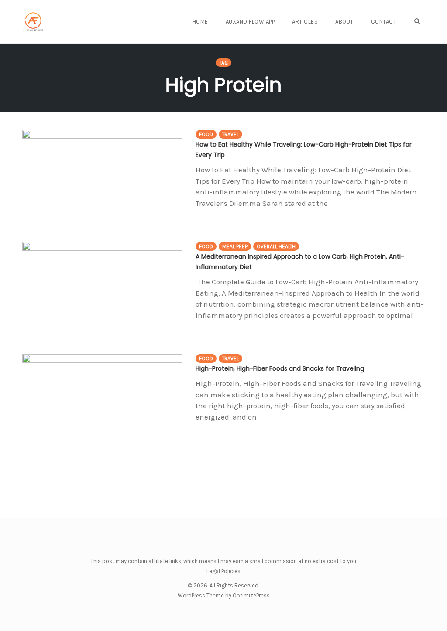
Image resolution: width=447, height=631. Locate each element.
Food (206, 134)
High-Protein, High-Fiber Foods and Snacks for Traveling (280, 368)
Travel (230, 134)
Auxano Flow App (250, 21)
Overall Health (276, 246)
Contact (384, 21)
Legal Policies (223, 571)
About (344, 21)
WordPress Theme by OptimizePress (224, 595)
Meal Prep (235, 246)
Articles (305, 21)
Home (200, 21)
